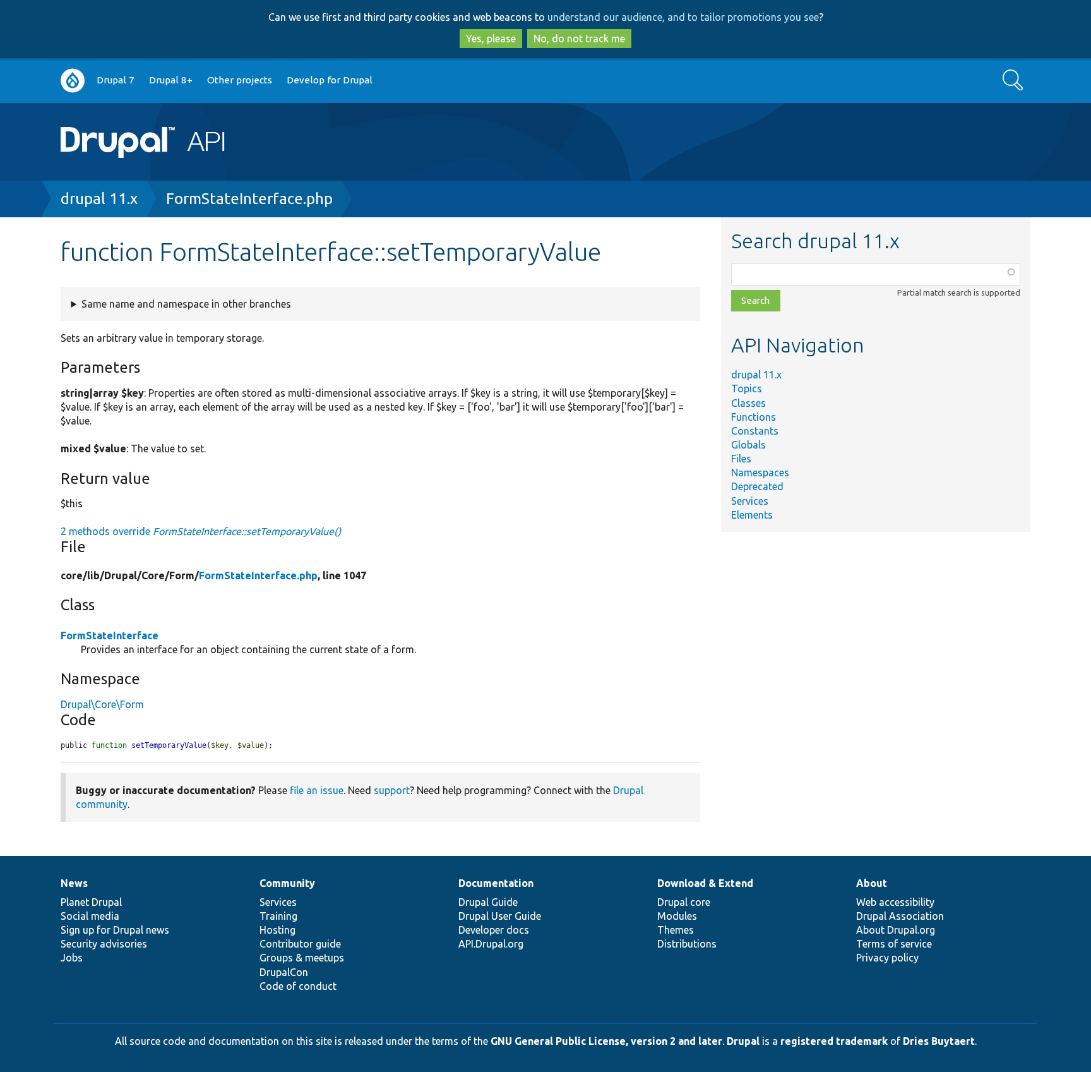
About (871, 883)
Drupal (743, 1041)
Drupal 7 (115, 80)
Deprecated (757, 486)
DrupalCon (283, 972)
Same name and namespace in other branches (186, 304)
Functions (753, 417)
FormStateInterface (109, 635)
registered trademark (834, 1041)
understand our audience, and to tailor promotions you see (683, 17)
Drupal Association (900, 916)
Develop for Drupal (330, 80)
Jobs (72, 957)
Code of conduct (298, 986)
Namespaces (760, 472)
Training (278, 916)
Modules (677, 916)
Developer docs (493, 930)
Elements (752, 515)
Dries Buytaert (939, 1041)
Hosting (277, 930)
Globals (748, 444)
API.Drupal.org (490, 943)
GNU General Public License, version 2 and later (606, 1041)
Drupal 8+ (171, 80)
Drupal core (683, 902)
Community (287, 883)
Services (749, 501)
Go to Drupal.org (73, 80)
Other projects (239, 80)
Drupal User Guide (499, 916)
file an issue (316, 790)
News (74, 883)
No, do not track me (579, 38)
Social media (90, 916)
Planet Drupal (91, 902)
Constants (754, 431)
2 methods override (201, 531)
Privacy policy (887, 957)
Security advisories (104, 943)
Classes (748, 403)
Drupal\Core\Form (102, 704)
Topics (746, 388)
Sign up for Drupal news (115, 930)
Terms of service (894, 943)
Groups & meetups (301, 957)
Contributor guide (300, 943)
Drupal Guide (488, 902)
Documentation (496, 883)
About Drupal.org (895, 930)
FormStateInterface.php (249, 198)
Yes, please (491, 38)
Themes (675, 930)
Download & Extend (705, 883)
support (392, 790)
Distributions (687, 943)
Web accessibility (895, 902)
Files (741, 458)
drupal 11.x (99, 198)
